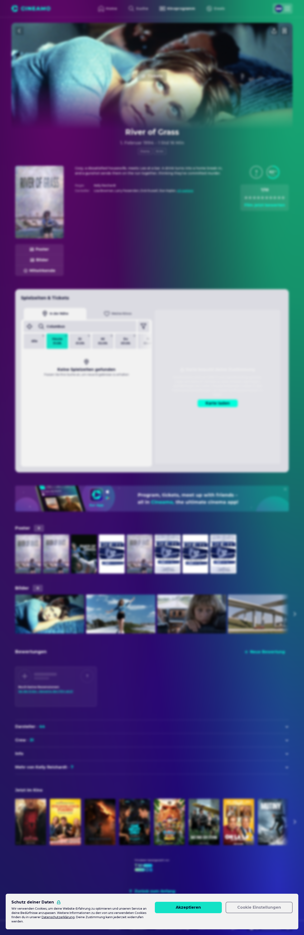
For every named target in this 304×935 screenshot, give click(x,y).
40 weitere (185, 190)
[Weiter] (294, 614)
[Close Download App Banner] (285, 489)
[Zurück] (19, 31)
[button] (256, 172)
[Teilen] (274, 31)
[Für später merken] (284, 31)
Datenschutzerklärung (58, 917)
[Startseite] (31, 8)
